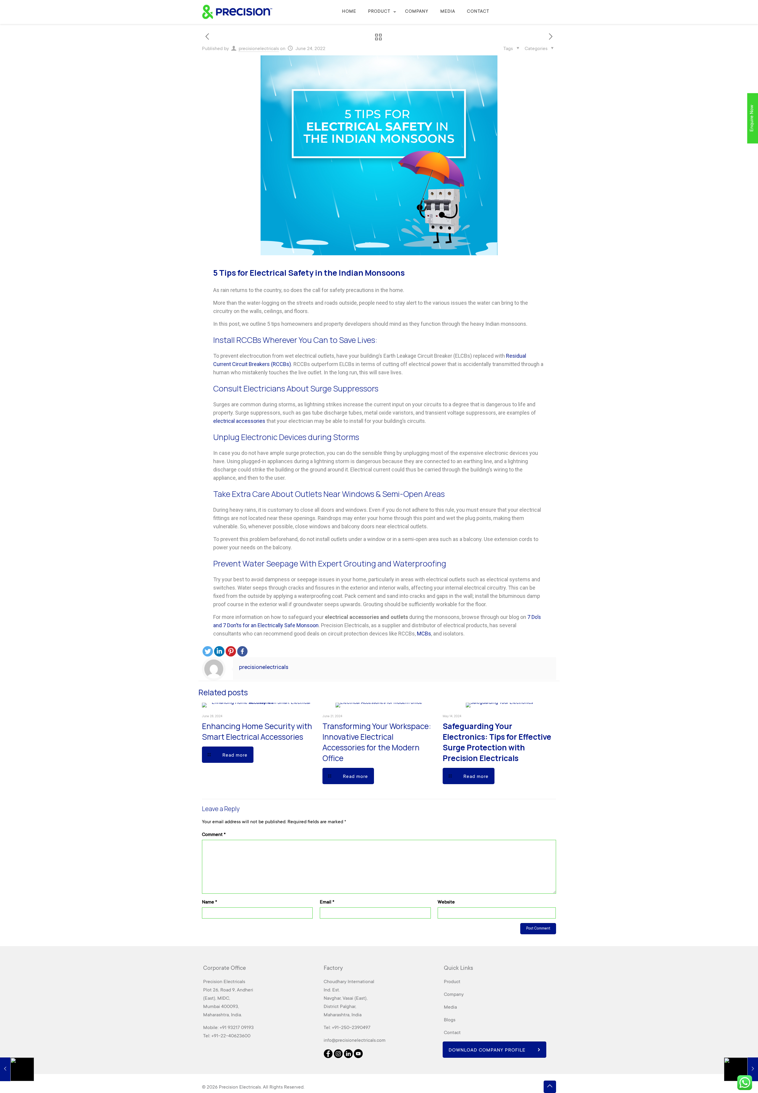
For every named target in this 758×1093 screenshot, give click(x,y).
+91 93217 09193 (237, 1028)
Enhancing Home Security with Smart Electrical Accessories (257, 731)
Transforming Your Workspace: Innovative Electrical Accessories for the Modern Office (376, 742)
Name (209, 902)
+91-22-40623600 (230, 1036)
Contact (452, 1033)
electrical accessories (239, 421)
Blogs (449, 1020)
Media (450, 1007)
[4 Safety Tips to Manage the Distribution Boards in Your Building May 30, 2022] (17, 1069)
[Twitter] (208, 651)
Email (327, 902)
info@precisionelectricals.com (355, 1040)
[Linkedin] (219, 651)
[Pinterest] (231, 651)
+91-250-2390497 (351, 1028)
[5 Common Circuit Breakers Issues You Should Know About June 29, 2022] (741, 1069)
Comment (214, 834)
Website (446, 902)
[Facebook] (242, 651)
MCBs (424, 633)
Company (454, 994)
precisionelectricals (259, 49)
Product (452, 982)
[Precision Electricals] (237, 12)
